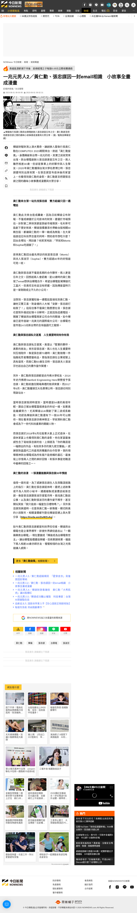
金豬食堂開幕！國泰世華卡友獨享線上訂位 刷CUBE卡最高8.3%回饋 (14, 796)
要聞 (43, 10)
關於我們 (89, 884)
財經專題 (35, 62)
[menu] (2, 10)
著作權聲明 (58, 892)
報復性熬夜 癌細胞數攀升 (59, 708)
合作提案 (89, 888)
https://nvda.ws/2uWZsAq (36, 517)
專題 (52, 10)
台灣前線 (69, 16)
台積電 (54, 642)
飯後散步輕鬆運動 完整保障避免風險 (14, 821)
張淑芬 (66, 642)
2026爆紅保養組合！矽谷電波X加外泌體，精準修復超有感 (58, 796)
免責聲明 (57, 884)
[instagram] (90, 5)
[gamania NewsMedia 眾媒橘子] (68, 902)
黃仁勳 (19, 642)
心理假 (82, 16)
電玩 (103, 10)
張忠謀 (41, 642)
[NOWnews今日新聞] (11, 4)
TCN (57, 16)
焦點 (26, 10)
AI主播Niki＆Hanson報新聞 (105, 16)
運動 (69, 10)
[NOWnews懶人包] (115, 5)
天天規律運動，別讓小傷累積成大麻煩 (14, 737)
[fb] (84, 5)
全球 (77, 10)
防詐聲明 (57, 880)
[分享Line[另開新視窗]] (6, 155)
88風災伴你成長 (29, 16)
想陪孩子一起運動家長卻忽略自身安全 (53, 855)
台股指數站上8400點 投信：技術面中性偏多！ (37, 710)
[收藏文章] (6, 186)
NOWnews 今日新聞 (12, 62)
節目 (124, 10)
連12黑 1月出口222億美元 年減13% (36, 735)
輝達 (30, 642)
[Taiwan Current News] (108, 5)
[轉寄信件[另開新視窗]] (6, 163)
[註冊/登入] (133, 5)
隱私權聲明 (58, 888)
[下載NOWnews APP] (121, 5)
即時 (34, 10)
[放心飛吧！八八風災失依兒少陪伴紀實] (34, 4)
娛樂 (60, 10)
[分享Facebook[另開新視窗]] (6, 148)
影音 (115, 10)
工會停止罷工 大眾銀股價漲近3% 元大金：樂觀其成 (59, 821)
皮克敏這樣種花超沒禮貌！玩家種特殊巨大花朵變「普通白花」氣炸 (36, 821)
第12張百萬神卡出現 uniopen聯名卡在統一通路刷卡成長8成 (20, 770)
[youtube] (102, 5)
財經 (86, 10)
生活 (95, 10)
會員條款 (89, 880)
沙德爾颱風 (13, 10)
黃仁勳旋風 (29, 561)
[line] (96, 5)
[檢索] (127, 5)
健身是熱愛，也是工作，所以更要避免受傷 (19, 855)
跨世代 (46, 16)
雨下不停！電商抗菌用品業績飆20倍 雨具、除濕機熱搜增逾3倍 (15, 710)
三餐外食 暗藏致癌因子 (50, 769)
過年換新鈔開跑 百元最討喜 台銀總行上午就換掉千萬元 (36, 796)
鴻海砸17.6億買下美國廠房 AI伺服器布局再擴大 (58, 735)
